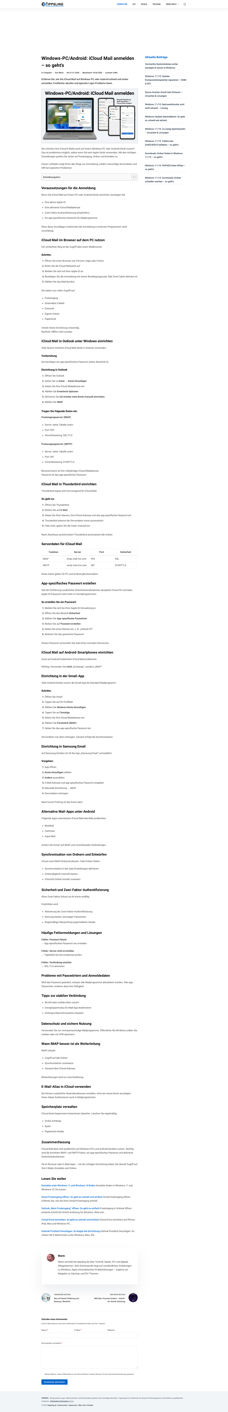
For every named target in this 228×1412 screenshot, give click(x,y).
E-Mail (77, 1330)
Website (111, 1330)
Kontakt (90, 1405)
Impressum (73, 1405)
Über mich (171, 4)
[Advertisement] (114, 28)
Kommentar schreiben (51, 1343)
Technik (156, 4)
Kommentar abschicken (54, 1382)
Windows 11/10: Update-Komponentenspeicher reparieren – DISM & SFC (165, 80)
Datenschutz (62, 1405)
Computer (122, 4)
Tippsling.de (51, 1405)
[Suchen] (185, 4)
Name (44, 1330)
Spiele (144, 4)
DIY (134, 4)
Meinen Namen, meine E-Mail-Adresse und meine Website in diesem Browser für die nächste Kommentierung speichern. (89, 1374)
